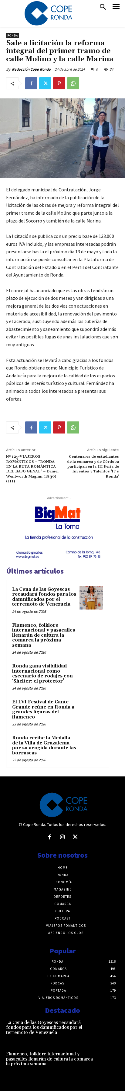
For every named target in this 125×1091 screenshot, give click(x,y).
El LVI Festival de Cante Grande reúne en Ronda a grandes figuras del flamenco (43, 709)
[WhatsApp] (73, 83)
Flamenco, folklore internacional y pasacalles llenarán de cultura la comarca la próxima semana (43, 635)
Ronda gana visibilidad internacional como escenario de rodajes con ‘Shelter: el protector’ (42, 673)
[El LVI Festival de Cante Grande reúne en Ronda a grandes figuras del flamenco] (91, 710)
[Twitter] (45, 83)
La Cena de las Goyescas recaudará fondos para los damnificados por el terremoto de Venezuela (44, 597)
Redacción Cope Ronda (31, 69)
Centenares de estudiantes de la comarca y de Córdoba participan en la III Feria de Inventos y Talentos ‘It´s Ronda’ (93, 466)
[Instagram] (62, 837)
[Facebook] (31, 83)
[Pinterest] (59, 83)
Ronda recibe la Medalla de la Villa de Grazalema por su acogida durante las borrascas (44, 745)
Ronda (12, 35)
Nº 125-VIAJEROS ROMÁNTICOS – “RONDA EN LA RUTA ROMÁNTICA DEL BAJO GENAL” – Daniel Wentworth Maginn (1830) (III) (32, 469)
